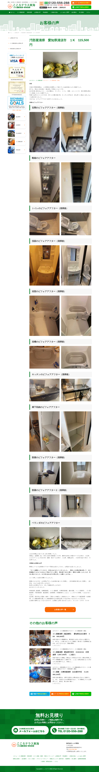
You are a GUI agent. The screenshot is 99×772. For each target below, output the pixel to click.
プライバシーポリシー (42, 758)
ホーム (13, 12)
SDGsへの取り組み (16, 110)
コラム (88, 12)
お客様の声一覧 (60, 609)
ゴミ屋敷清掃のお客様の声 (16, 43)
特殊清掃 (29, 12)
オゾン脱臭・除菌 (38, 756)
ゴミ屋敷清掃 (20, 12)
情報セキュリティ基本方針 (57, 758)
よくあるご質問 (64, 12)
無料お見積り (16, 758)
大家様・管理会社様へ (47, 761)
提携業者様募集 (82, 758)
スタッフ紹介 (31, 758)
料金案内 (45, 12)
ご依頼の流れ (54, 12)
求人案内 (81, 12)
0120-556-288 (73, 749)
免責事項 (67, 758)
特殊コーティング (49, 756)
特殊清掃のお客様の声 (15, 48)
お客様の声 (37, 12)
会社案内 (74, 12)
